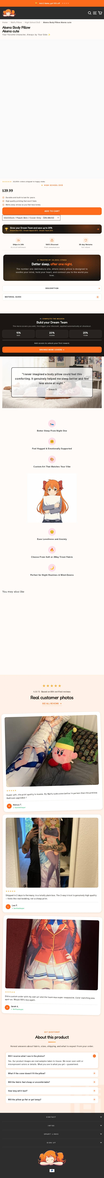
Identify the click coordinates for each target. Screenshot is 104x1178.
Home (5, 22)
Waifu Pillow (16, 22)
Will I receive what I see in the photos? (26, 1056)
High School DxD (32, 22)
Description (52, 288)
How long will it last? (17, 1091)
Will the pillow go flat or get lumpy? (24, 1099)
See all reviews (50, 703)
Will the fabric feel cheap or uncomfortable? (29, 1082)
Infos (51, 1125)
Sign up (51, 1143)
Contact (51, 1117)
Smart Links (51, 1134)
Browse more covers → (52, 350)
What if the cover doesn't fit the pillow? (26, 1073)
